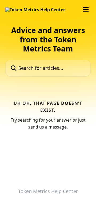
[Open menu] (86, 9)
